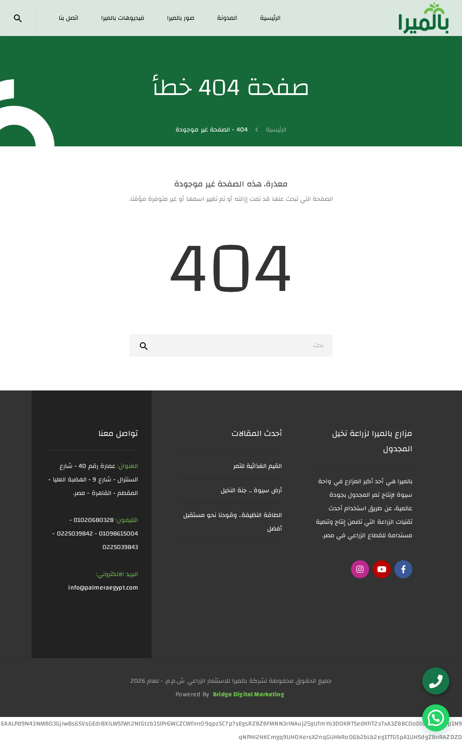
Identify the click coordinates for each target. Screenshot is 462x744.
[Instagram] (360, 569)
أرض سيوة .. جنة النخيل (251, 490)
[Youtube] (382, 569)
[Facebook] (403, 569)
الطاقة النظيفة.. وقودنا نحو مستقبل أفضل (232, 522)
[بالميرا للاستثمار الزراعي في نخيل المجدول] (423, 17)
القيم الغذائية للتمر (257, 466)
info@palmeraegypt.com (103, 588)
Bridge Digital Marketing (248, 694)
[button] (435, 717)
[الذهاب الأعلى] (23, 724)
